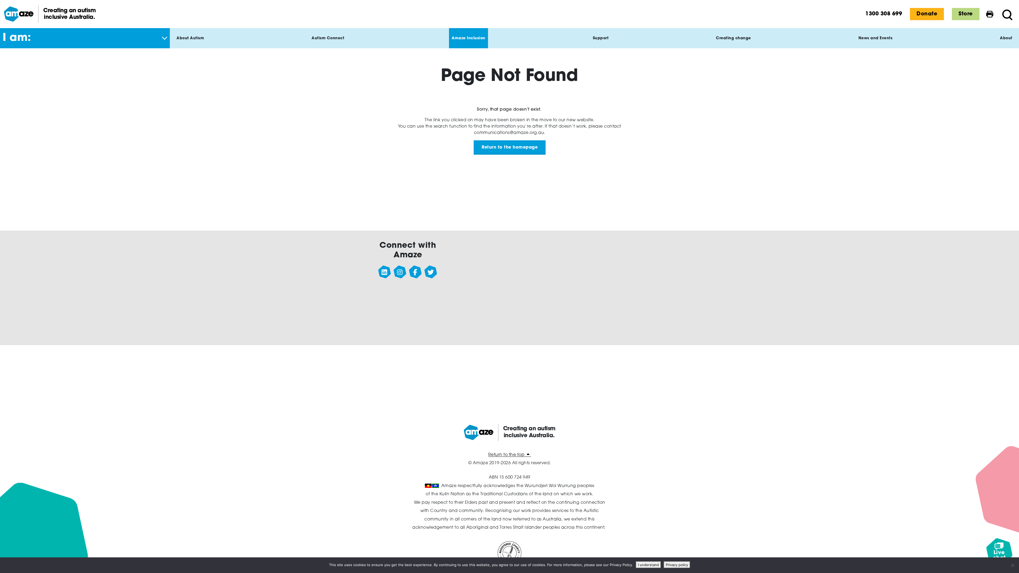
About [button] (1006, 38)
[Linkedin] (384, 272)
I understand (648, 565)
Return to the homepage (510, 147)
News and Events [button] (875, 38)
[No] (1012, 565)
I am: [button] (17, 38)
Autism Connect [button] (328, 38)
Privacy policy (677, 565)
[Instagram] (400, 272)
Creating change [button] (733, 38)
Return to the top (507, 455)
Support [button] (601, 38)
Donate (927, 14)
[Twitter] (430, 272)
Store (965, 14)
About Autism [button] (190, 38)
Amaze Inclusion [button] (468, 38)
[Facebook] (415, 272)
